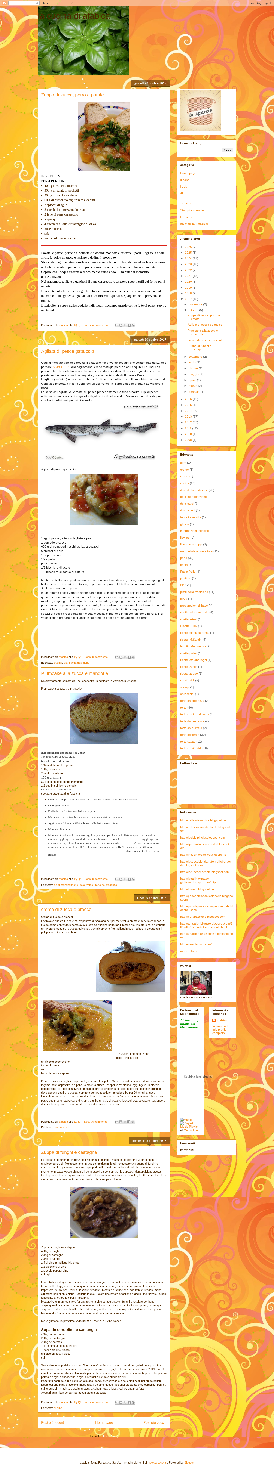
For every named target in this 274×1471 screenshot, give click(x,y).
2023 (189, 264)
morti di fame (189, 951)
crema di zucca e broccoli (67, 909)
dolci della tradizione (194, 490)
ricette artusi (188, 619)
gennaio (194, 391)
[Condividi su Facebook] (129, 325)
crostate (185, 476)
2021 (189, 276)
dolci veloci (87, 884)
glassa (184, 524)
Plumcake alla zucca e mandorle (74, 673)
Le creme (186, 217)
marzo (193, 385)
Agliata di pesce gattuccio (67, 351)
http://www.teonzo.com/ (196, 944)
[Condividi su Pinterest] (133, 325)
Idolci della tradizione (194, 223)
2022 (189, 270)
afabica (222, 1020)
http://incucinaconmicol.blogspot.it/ (203, 854)
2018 (189, 293)
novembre (196, 304)
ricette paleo (188, 653)
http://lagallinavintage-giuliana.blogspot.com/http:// (199, 880)
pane (183, 558)
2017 (189, 299)
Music (184, 1126)
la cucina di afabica (74, 16)
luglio (193, 362)
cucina (58, 662)
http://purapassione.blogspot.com (202, 916)
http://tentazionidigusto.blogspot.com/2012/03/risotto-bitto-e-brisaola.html (206, 925)
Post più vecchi (155, 1422)
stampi (184, 687)
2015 (189, 404)
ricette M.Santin (190, 639)
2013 (189, 416)
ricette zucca (188, 666)
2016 (189, 399)
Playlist (193, 1126)
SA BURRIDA (61, 367)
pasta (184, 564)
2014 (189, 410)
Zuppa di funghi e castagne (69, 1152)
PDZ (183, 585)
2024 (189, 258)
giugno (194, 368)
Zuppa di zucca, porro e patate (72, 94)
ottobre (194, 310)
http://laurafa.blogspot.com (198, 889)
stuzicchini (187, 694)
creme (58, 1127)
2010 (189, 434)
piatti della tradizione (76, 662)
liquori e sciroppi (191, 544)
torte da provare (191, 728)
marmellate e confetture (196, 551)
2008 (189, 440)
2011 (188, 428)
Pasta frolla (187, 571)
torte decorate (189, 734)
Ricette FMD (188, 626)
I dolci (184, 186)
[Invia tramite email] (117, 325)
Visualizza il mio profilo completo (220, 1029)
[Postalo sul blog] (121, 325)
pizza (183, 598)
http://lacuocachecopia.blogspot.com (205, 872)
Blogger (189, 1462)
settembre (196, 356)
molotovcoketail (157, 1462)
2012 (189, 422)
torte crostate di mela (194, 714)
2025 (189, 252)
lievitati (184, 537)
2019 (189, 287)
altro (183, 462)
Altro (183, 193)
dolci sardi (187, 503)
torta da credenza (106, 884)
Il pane (184, 180)
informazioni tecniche (194, 530)
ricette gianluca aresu (194, 632)
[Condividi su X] (125, 325)
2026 (189, 246)
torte (183, 707)
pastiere (185, 578)
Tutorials (186, 203)
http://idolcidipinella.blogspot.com (202, 837)
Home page (104, 1422)
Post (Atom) (110, 1436)
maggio (194, 374)
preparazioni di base (194, 605)
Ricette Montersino (193, 646)
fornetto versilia (190, 517)
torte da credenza (192, 721)
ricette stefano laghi (193, 660)
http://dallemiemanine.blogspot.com (204, 820)
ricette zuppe (189, 673)
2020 (189, 281)
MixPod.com (192, 1130)
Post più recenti (53, 1422)
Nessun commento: (96, 325)
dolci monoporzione (66, 884)
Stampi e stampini (192, 210)
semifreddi (187, 680)
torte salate (187, 741)
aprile (193, 380)
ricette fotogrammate (194, 612)
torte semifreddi (190, 748)
